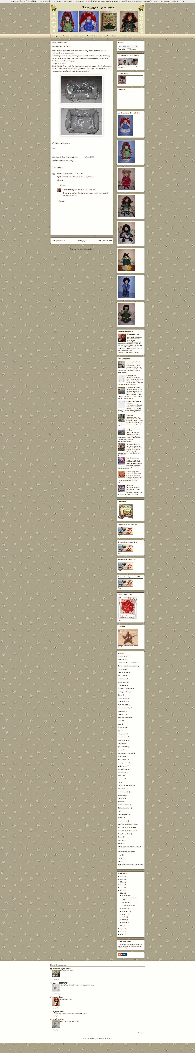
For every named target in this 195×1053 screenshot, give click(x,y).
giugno (124, 914)
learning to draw (123, 763)
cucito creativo (63, 161)
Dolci (119, 721)
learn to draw (122, 759)
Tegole (120, 837)
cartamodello (122, 682)
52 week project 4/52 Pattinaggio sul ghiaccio (134, 388)
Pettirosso (129, 415)
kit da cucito (122, 756)
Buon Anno (129, 485)
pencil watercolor (123, 792)
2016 (122, 885)
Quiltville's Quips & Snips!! (61, 969)
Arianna (59, 173)
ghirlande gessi (123, 746)
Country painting (123, 692)
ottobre (124, 908)
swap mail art (122, 821)
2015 (122, 887)
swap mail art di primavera (126, 827)
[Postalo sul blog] (87, 157)
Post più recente (58, 240)
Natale (127, 36)
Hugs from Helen (57, 1012)
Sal (119, 811)
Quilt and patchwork (124, 808)
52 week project (123, 656)
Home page (56, 36)
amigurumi (121, 659)
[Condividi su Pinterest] (93, 157)
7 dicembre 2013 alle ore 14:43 (72, 173)
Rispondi (60, 180)
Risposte (62, 185)
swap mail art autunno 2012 (127, 824)
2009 (122, 934)
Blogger (109, 1038)
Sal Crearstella (122, 814)
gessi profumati (123, 740)
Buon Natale (122, 679)
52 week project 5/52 (133, 444)
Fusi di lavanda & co (132, 458)
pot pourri (121, 798)
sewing (71, 161)
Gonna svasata (131, 375)
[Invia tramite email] (85, 157)
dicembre (125, 895)
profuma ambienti (123, 805)
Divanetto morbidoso (128, 905)
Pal (119, 782)
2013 (122, 893)
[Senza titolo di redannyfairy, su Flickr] (122, 83)
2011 (122, 928)
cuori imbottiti (122, 701)
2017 (122, 882)
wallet (120, 858)
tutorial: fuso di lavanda (125, 851)
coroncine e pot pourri (125, 688)
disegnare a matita (124, 717)
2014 (122, 890)
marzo (124, 919)
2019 (122, 879)
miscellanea (122, 772)
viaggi (120, 855)
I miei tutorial (67, 36)
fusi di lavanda (122, 737)
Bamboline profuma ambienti (127, 666)
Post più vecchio (105, 240)
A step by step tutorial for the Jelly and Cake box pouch (69, 1014)
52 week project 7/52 (133, 471)
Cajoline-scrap (122, 948)
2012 (122, 926)
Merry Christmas (123, 769)
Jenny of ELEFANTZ (59, 983)
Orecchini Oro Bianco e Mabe (69, 1021)
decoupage (121, 711)
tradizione (121, 840)
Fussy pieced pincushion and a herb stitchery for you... (77, 985)
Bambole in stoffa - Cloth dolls (127, 663)
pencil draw (121, 788)
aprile (124, 917)
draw (119, 724)
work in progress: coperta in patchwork (130, 864)
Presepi (120, 801)
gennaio (125, 922)
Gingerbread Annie (66, 999)
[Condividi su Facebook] (91, 157)
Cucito (120, 695)
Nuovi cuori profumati (133, 362)
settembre (125, 911)
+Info (179, 1)
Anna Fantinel (67, 190)
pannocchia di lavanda (125, 785)
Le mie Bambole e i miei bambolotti (97, 36)
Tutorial (120, 843)
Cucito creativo (116, 36)
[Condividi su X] (89, 157)
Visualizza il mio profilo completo (128, 352)
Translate (133, 49)
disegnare (121, 714)
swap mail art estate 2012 (126, 830)
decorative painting (124, 708)
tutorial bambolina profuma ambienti (129, 846)
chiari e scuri (122, 685)
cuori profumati (123, 704)
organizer (121, 779)
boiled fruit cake (123, 672)
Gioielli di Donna (58, 1019)
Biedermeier (122, 669)
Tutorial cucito (79, 36)
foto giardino (122, 734)
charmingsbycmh (57, 997)
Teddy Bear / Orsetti (124, 834)
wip (119, 861)
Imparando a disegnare (125, 753)
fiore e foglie (122, 727)
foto (119, 730)
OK (184, 1)
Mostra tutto (141, 1033)
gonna (120, 750)
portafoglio (121, 795)
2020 (122, 876)
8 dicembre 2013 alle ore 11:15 (85, 190)
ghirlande (121, 743)
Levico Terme (122, 766)
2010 (122, 931)
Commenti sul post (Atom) (85, 249)
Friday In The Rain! (66, 971)
